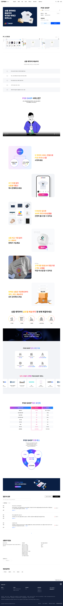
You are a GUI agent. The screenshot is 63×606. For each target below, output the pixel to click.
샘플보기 (45, 23)
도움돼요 (57, 516)
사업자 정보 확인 (24, 597)
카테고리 (14, 1)
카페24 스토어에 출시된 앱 (17, 588)
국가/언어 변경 (58, 1)
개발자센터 (39, 590)
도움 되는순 (5, 502)
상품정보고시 (7, 560)
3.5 (42, 10)
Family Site (3, 584)
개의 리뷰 (47, 10)
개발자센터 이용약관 (52, 603)
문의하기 (58, 13)
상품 (22, 571)
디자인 (29, 1)
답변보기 (13, 510)
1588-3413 (31, 596)
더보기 (27, 508)
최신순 (9, 502)
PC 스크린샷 (6, 37)
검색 (55, 1)
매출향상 (18, 571)
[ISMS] (61, 584)
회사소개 (39, 603)
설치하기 (55, 23)
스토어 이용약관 (44, 603)
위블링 (46, 13)
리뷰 (22, 1)
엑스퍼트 (34, 1)
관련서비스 (40, 1)
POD (14, 571)
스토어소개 (2, 588)
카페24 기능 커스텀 (16, 590)
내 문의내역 (56, 496)
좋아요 (59, 10)
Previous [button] (56, 37)
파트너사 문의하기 (48, 496)
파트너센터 (39, 591)
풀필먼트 (10, 571)
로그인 (61, 1)
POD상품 (5, 571)
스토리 (26, 1)
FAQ (26, 588)
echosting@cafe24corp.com (51, 596)
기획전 (19, 1)
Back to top (57, 580)
